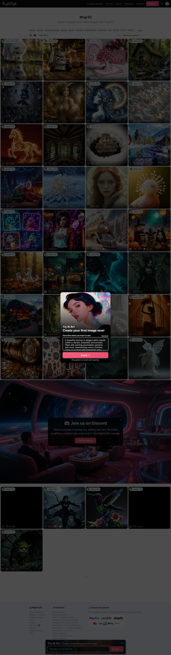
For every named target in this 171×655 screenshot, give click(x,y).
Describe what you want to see (77, 335)
